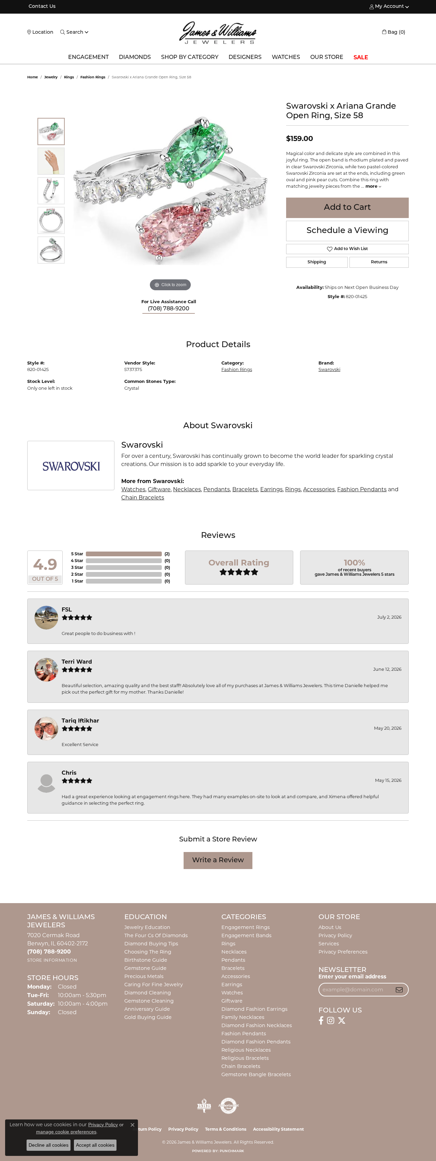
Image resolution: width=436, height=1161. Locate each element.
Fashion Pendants (362, 489)
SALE (361, 57)
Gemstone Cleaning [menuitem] (149, 1001)
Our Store (326, 57)
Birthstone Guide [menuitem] (145, 960)
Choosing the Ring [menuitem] (147, 952)
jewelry (51, 77)
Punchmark (232, 1151)
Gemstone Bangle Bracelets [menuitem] (256, 1074)
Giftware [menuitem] (232, 1001)
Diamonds (135, 57)
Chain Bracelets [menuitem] (240, 1066)
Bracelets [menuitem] (233, 968)
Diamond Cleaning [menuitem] (147, 993)
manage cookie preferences (66, 1131)
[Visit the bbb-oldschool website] (204, 1105)
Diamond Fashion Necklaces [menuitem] (256, 1025)
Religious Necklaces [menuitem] (246, 1050)
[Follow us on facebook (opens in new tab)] (321, 1021)
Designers (245, 57)
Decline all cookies (48, 1145)
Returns (379, 262)
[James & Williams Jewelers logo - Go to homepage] (218, 32)
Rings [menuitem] (228, 944)
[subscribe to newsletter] (399, 990)
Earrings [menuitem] (231, 984)
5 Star (77, 553)
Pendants (216, 489)
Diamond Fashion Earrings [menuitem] (254, 1009)
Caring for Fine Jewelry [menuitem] (153, 984)
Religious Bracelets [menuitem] (245, 1058)
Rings (69, 77)
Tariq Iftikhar (80, 720)
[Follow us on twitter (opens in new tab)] (342, 1021)
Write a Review (218, 860)
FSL (67, 609)
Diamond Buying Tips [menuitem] (151, 944)
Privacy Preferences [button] (343, 952)
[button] (387, 7)
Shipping (317, 262)
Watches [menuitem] (232, 993)
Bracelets (245, 489)
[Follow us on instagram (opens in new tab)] (330, 1021)
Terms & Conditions (225, 1129)
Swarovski (329, 369)
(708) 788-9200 (168, 309)
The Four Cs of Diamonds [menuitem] (156, 935)
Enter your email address (352, 976)
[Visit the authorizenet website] (228, 1105)
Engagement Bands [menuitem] (246, 935)
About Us (329, 927)
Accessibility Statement (278, 1129)
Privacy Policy (335, 935)
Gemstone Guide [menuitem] (145, 968)
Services (328, 944)
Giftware (159, 489)
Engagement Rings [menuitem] (245, 927)
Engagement (88, 57)
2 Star (77, 574)
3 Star (77, 567)
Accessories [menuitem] (235, 976)
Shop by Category (189, 57)
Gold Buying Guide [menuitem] (148, 1017)
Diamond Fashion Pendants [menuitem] (256, 1042)
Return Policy (147, 1129)
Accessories (319, 489)
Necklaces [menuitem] (234, 952)
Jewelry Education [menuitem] (147, 927)
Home (32, 77)
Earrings (271, 489)
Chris (69, 773)
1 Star (77, 581)
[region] (170, 191)
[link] (41, 7)
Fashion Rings (92, 77)
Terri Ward (77, 662)
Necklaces (187, 489)
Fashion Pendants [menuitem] (243, 1034)
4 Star (77, 560)
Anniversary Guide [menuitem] (147, 1009)
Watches (286, 57)
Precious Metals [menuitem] (144, 976)
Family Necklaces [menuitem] (242, 1017)
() (167, 553)
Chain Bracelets (142, 497)
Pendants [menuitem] (233, 960)
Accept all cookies (95, 1145)
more (372, 186)
